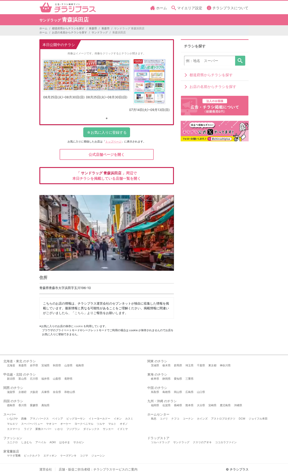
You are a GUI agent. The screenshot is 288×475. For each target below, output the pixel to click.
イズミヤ (122, 429)
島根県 (166, 392)
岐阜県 (155, 378)
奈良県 (57, 392)
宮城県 (45, 365)
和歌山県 (69, 392)
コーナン (188, 418)
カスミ (129, 418)
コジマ (84, 455)
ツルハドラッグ (160, 442)
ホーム (43, 28)
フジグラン (73, 429)
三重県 (189, 378)
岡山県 (178, 392)
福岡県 (155, 405)
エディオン (50, 455)
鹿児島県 (225, 405)
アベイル (40, 442)
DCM (242, 418)
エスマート (13, 429)
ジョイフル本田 (258, 418)
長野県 (68, 378)
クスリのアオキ (202, 442)
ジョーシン (98, 455)
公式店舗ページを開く (107, 154)
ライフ (28, 429)
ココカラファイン (226, 442)
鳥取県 (155, 392)
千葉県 (201, 365)
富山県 (22, 378)
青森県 (93, 28)
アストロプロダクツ (223, 418)
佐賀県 (166, 405)
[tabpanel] (64, 81)
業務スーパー (43, 429)
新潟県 (11, 378)
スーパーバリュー (32, 423)
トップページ (113, 141)
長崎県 (178, 405)
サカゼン (78, 442)
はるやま (64, 442)
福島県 (80, 365)
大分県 (201, 405)
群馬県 (178, 365)
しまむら (26, 442)
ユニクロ (12, 442)
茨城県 (155, 365)
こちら (79, 313)
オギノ (124, 423)
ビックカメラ (32, 455)
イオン (118, 418)
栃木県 (166, 365)
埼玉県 (189, 365)
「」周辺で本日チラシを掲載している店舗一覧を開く (106, 176)
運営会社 (45, 469)
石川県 (34, 378)
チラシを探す (240, 61)
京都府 (22, 392)
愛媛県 (34, 405)
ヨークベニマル (83, 423)
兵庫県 (45, 392)
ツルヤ (101, 423)
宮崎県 (212, 405)
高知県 (45, 405)
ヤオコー (51, 423)
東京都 (212, 365)
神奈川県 (225, 365)
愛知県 (178, 378)
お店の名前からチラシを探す (69, 32)
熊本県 (189, 405)
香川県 (22, 405)
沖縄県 (238, 405)
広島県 (189, 392)
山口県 (201, 392)
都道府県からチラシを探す (68, 28)
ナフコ (175, 418)
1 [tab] (106, 118)
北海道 (11, 365)
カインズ (202, 418)
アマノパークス (39, 418)
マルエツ (12, 423)
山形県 (68, 365)
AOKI (53, 442)
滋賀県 (11, 392)
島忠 (153, 418)
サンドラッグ (100, 32)
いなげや (12, 418)
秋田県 (57, 365)
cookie (78, 326)
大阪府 (34, 392)
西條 (24, 418)
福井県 (45, 378)
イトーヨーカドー (99, 418)
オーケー (65, 423)
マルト (112, 423)
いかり (59, 429)
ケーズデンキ (68, 455)
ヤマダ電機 (13, 455)
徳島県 (11, 405)
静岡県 (166, 378)
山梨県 (57, 378)
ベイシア (57, 418)
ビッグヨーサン (75, 418)
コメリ (164, 418)
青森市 (105, 28)
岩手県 (34, 365)
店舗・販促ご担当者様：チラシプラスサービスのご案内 (98, 469)
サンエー (108, 429)
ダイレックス (91, 429)
